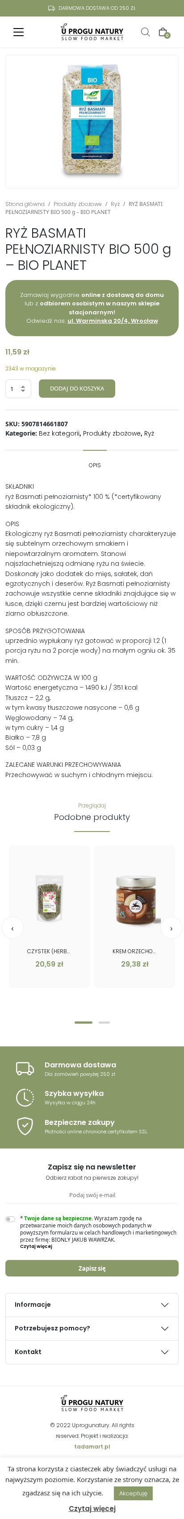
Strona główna (25, 204)
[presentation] (12, 928)
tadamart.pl (92, 1446)
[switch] (10, 1219)
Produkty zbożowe (78, 204)
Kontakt (28, 1351)
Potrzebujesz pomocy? (52, 1328)
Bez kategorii (59, 433)
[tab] (95, 461)
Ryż (115, 204)
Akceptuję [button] (133, 1493)
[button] (83, 1022)
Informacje (33, 1304)
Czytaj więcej (92, 1508)
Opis (95, 465)
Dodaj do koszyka (77, 388)
